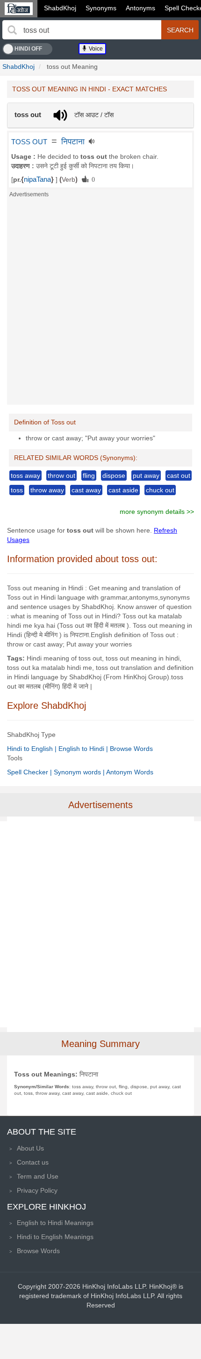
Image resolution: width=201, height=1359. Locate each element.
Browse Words (131, 748)
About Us (30, 1148)
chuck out (160, 490)
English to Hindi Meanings (55, 1222)
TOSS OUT (29, 142)
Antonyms (140, 8)
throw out (61, 475)
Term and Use (37, 1176)
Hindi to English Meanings (55, 1236)
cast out (178, 475)
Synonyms (101, 8)
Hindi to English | (32, 748)
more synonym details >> (157, 511)
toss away (25, 475)
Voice (95, 48)
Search (180, 30)
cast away (86, 490)
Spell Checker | (30, 772)
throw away (47, 490)
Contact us (33, 1162)
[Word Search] (12, 30)
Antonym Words (129, 772)
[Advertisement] (100, 304)
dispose (113, 475)
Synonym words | (80, 772)
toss (17, 490)
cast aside (123, 490)
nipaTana (37, 179)
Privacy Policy (37, 1190)
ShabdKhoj (60, 8)
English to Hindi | (84, 748)
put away (146, 475)
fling (89, 475)
